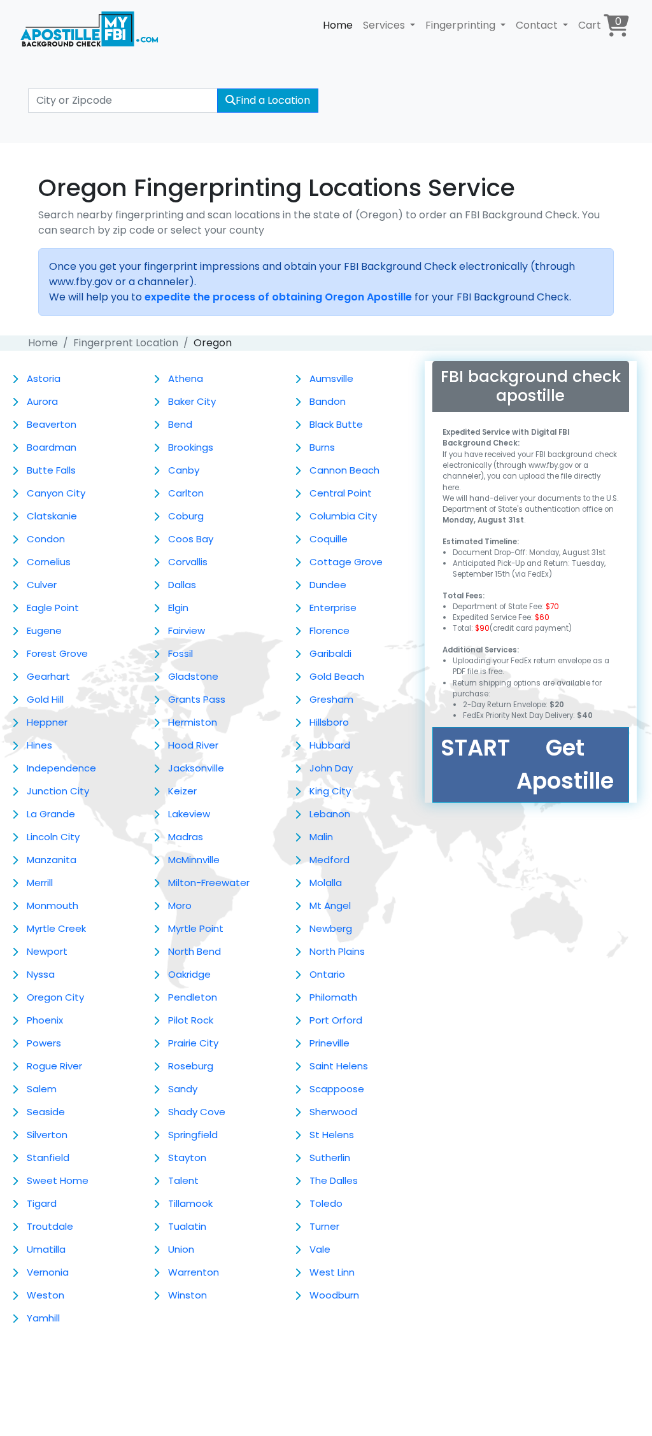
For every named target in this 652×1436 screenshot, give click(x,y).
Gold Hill (45, 699)
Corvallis (188, 561)
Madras (185, 836)
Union (181, 1249)
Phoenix (45, 1020)
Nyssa (41, 974)
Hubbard (329, 745)
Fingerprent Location (125, 342)
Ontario (327, 974)
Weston (45, 1295)
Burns (322, 447)
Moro (180, 905)
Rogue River (54, 1066)
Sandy (182, 1088)
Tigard (42, 1203)
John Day (331, 768)
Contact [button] (538, 25)
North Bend (194, 951)
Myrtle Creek (56, 928)
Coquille (328, 539)
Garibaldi (330, 653)
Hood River (193, 745)
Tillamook (190, 1203)
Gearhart (48, 676)
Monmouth (52, 905)
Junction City (58, 791)
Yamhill (43, 1318)
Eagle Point (53, 607)
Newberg (330, 928)
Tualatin (187, 1226)
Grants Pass (196, 699)
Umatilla (46, 1249)
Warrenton (193, 1272)
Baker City (192, 401)
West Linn (332, 1272)
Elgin (178, 607)
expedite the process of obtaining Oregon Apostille (278, 297)
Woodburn (334, 1295)
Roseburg (190, 1066)
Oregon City (55, 997)
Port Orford (335, 1020)
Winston (187, 1295)
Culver (42, 584)
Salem (42, 1088)
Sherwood (333, 1111)
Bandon (327, 401)
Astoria (43, 378)
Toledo (326, 1203)
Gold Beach (336, 676)
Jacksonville (196, 768)
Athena (185, 378)
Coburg (186, 516)
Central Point (340, 493)
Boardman (51, 447)
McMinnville (194, 859)
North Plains (337, 951)
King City (330, 791)
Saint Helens (338, 1066)
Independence (61, 768)
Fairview (186, 630)
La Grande (51, 813)
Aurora (42, 401)
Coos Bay (190, 539)
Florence (329, 630)
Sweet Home (58, 1180)
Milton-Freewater (209, 882)
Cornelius (49, 561)
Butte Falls (51, 470)
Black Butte (336, 424)
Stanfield (48, 1157)
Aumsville (331, 378)
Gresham (331, 699)
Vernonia (48, 1272)
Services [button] (385, 25)
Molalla (325, 882)
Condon (46, 539)
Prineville (329, 1043)
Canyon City (56, 493)
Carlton (186, 493)
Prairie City (193, 1043)
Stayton (187, 1157)
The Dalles (333, 1180)
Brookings (190, 447)
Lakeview (189, 813)
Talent (183, 1180)
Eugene (44, 630)
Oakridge (189, 974)
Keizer (182, 791)
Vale (319, 1249)
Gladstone (193, 676)
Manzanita (51, 859)
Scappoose (336, 1088)
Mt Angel (330, 905)
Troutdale (50, 1226)
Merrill (40, 882)
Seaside (46, 1111)
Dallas (182, 584)
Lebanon (329, 813)
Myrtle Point (195, 928)
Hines (39, 745)
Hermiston (192, 722)
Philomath (333, 997)
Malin (321, 836)
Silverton (47, 1134)
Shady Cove (196, 1111)
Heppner (47, 722)
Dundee (327, 584)
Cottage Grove (346, 561)
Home (338, 25)
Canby (183, 470)
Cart (599, 23)
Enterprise (333, 607)
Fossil (180, 653)
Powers (44, 1043)
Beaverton (51, 424)
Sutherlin (329, 1157)
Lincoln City (53, 836)
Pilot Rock (190, 1020)
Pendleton (192, 997)
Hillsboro (329, 722)
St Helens (331, 1134)
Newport (47, 951)
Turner (324, 1226)
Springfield (193, 1134)
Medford (329, 859)
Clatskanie (52, 516)
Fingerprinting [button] (461, 25)
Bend (180, 424)
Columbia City (343, 516)
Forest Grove (57, 653)
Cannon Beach (344, 470)
